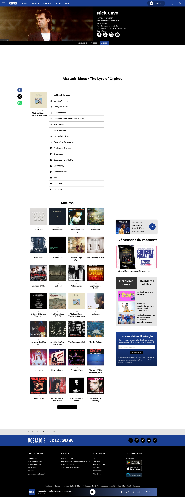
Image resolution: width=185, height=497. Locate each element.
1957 (111, 18)
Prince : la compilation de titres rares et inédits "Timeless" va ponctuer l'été (145, 308)
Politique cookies (88, 486)
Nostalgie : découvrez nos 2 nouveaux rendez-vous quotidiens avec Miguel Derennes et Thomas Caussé (146, 321)
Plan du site (48, 486)
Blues (120, 28)
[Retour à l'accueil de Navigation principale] (13, 3)
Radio (24, 3)
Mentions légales (68, 486)
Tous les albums (67, 407)
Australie (114, 26)
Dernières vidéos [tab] (147, 282)
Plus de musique (148, 492)
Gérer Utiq (121, 486)
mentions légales (136, 360)
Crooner (112, 28)
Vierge (104, 23)
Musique (35, 3)
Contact (57, 486)
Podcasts (47, 3)
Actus (58, 3)
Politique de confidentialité (106, 486)
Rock (126, 28)
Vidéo (67, 3)
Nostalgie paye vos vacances (145, 293)
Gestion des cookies (133, 486)
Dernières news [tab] (126, 282)
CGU (78, 486)
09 (107, 18)
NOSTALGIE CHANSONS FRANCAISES (138, 227)
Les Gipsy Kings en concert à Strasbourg (133, 271)
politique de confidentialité (125, 362)
